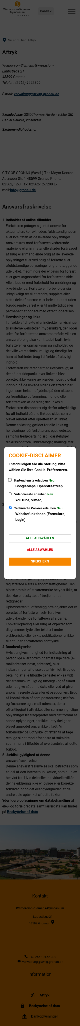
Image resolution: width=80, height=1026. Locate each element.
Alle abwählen (40, 550)
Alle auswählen (40, 538)
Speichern (40, 561)
